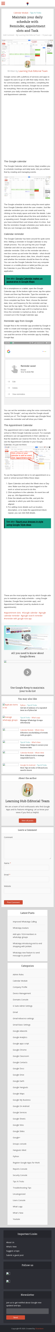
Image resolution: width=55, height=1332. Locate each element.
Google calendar (30, 612)
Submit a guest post (15, 1255)
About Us (10, 1242)
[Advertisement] (27, 129)
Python (22, 705)
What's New (39, 730)
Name (7, 863)
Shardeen (39, 1328)
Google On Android (27, 765)
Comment (8, 837)
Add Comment (8, 35)
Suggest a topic (13, 1251)
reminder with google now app (18, 618)
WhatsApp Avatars (21, 928)
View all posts (27, 820)
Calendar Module (21, 12)
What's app (36, 717)
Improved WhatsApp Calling (25, 921)
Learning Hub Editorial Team (29, 35)
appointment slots (13, 612)
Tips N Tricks (35, 12)
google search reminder (32, 615)
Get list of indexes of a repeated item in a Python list (33, 709)
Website (7, 886)
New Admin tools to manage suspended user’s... (32, 756)
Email (7, 874)
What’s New (11, 1246)
